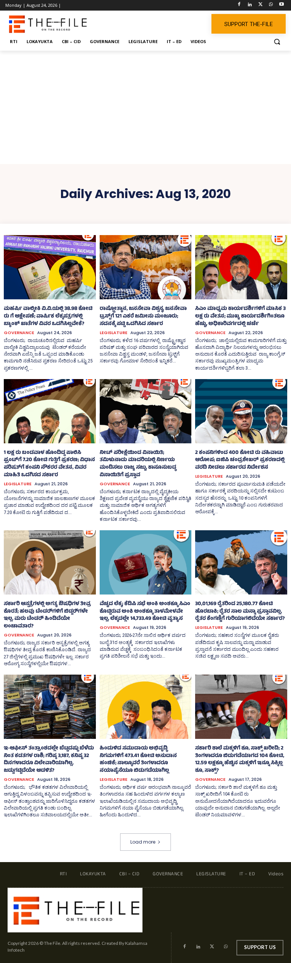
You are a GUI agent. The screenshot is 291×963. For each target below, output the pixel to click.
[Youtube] (281, 5)
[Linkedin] (250, 5)
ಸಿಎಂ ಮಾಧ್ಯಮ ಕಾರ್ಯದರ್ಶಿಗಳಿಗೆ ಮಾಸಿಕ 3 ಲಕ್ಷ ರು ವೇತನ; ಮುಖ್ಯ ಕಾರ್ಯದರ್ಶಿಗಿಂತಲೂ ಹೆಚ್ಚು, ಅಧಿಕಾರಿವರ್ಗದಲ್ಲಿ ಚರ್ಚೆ (240, 316)
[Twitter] (260, 5)
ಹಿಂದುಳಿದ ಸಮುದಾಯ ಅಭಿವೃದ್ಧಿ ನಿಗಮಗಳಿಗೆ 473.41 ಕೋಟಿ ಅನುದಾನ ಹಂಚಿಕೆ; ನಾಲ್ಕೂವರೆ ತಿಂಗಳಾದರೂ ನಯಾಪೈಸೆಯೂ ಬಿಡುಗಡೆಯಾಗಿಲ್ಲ (138, 759)
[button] (277, 42)
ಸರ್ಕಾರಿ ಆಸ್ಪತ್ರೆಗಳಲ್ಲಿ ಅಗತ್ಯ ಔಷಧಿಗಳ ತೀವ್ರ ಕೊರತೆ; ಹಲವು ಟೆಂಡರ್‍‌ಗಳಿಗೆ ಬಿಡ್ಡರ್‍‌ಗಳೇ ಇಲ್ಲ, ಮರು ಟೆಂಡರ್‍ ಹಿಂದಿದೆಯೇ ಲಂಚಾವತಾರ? (47, 615)
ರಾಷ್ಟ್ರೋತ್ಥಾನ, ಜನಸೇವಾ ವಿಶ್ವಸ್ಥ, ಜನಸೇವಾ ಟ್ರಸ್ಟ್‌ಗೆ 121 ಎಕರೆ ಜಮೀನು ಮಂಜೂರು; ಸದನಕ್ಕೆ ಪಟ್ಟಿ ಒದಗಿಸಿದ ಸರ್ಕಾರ (143, 316)
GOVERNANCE (19, 332)
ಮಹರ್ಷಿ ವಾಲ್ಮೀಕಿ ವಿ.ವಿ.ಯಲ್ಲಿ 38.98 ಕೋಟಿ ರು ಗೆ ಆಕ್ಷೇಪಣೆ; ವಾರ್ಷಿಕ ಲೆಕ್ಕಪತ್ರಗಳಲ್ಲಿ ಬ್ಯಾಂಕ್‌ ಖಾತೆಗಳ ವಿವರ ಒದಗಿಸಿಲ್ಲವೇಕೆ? (48, 316)
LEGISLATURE (113, 332)
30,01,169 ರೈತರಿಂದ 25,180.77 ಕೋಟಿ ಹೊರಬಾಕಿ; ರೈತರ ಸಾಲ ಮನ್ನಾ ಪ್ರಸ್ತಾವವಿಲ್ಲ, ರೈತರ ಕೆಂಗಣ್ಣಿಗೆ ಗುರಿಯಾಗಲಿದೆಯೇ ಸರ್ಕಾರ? (240, 612)
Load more (142, 842)
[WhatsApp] (270, 5)
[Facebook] (239, 5)
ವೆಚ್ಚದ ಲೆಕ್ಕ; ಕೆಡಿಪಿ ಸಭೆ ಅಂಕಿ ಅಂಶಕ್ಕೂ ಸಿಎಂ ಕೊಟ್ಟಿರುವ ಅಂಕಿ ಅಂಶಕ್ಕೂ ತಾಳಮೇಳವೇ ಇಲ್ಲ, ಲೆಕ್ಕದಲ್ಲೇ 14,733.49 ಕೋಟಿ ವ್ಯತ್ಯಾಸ (145, 612)
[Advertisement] (145, 107)
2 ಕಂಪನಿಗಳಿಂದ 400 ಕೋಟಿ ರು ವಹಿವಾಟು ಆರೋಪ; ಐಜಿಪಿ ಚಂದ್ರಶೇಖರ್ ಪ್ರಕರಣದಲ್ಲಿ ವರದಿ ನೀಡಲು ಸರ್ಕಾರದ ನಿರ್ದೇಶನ (240, 460)
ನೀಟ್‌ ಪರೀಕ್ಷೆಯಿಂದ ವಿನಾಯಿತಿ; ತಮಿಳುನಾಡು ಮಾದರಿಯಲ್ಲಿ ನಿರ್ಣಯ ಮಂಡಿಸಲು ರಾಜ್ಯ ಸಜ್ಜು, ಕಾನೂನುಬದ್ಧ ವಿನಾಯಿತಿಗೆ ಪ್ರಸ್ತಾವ (138, 464)
